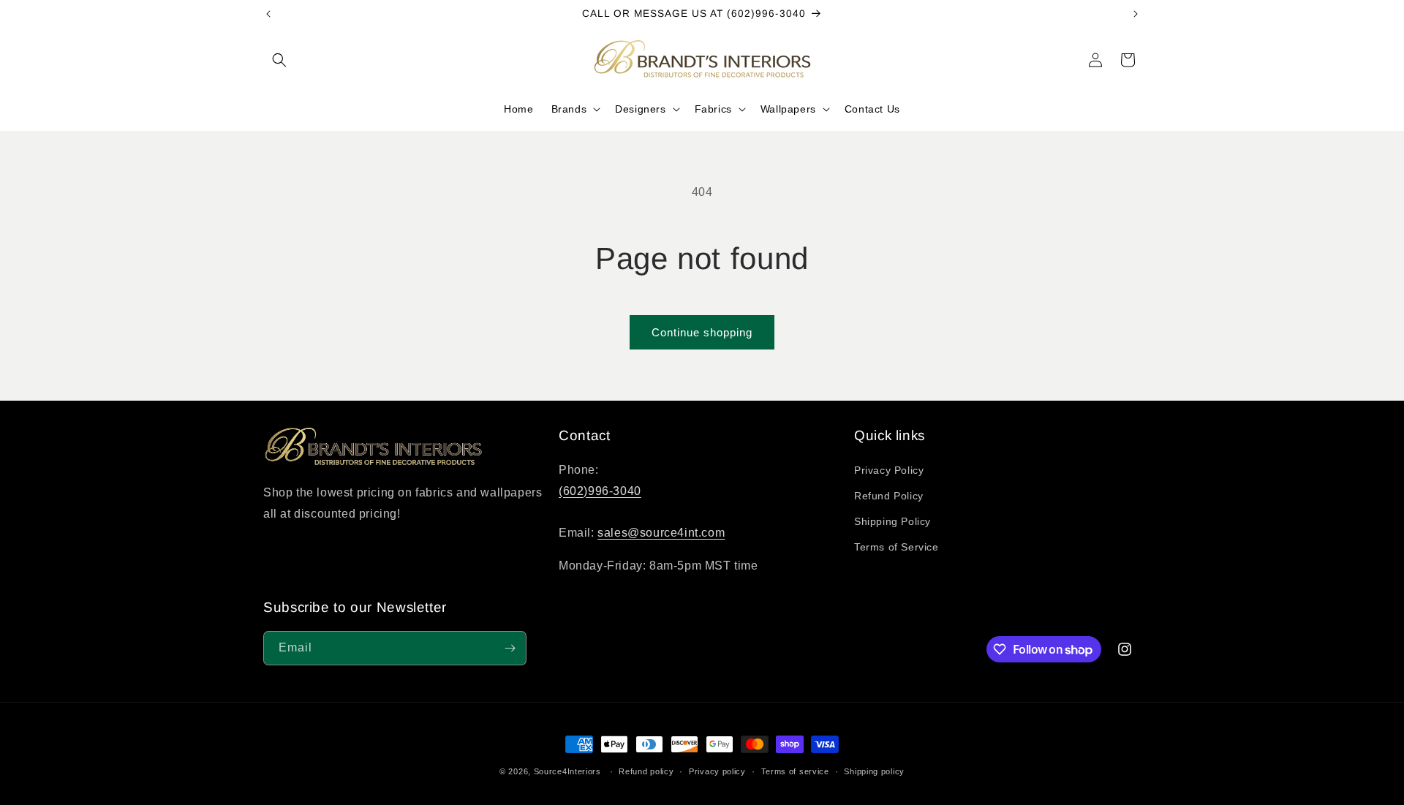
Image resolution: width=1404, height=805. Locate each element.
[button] (279, 60)
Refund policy (646, 771)
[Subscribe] (510, 648)
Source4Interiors (567, 771)
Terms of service (795, 771)
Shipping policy (874, 771)
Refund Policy (889, 496)
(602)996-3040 (600, 491)
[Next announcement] (1136, 14)
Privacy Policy (889, 470)
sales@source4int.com (661, 532)
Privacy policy (717, 771)
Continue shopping (702, 332)
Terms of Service (896, 547)
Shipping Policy (892, 521)
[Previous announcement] (268, 14)
